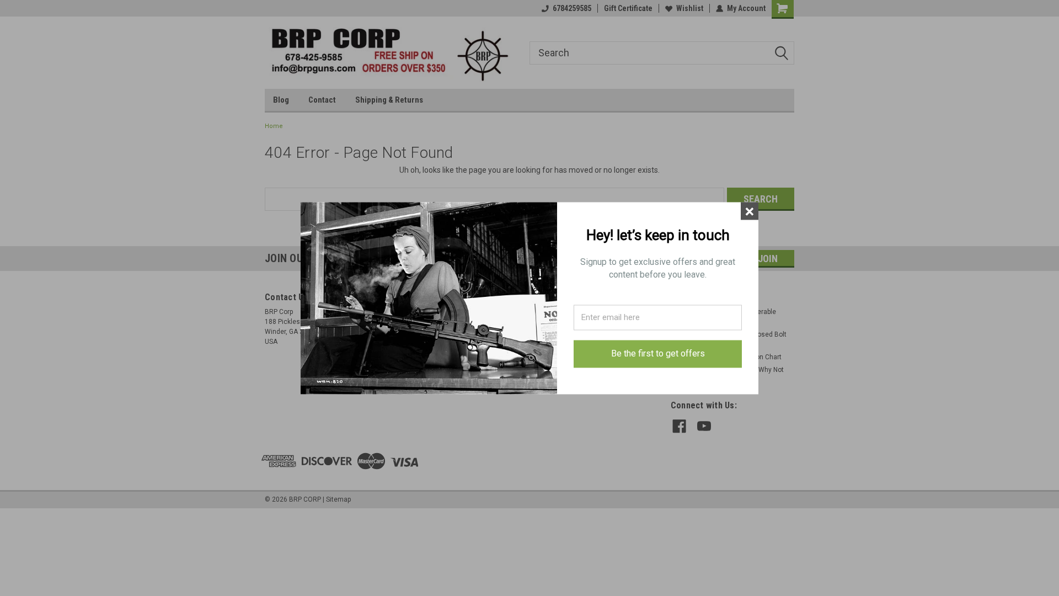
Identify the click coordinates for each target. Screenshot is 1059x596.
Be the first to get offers (658, 354)
